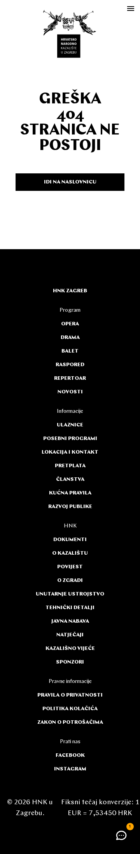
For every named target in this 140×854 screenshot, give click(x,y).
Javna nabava (70, 621)
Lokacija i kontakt (70, 452)
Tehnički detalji (70, 608)
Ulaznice (70, 425)
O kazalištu (70, 553)
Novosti (70, 392)
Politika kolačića (70, 709)
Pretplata (70, 466)
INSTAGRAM (70, 769)
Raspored (70, 365)
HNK (70, 526)
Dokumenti (70, 540)
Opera (70, 324)
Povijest (70, 567)
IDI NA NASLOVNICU (70, 182)
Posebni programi (70, 439)
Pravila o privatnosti (70, 695)
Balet (70, 351)
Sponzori (70, 662)
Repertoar (70, 378)
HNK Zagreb (70, 291)
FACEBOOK (70, 755)
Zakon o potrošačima (70, 722)
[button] (121, 835)
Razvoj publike (70, 507)
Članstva (70, 479)
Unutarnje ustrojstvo (70, 594)
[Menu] (130, 8)
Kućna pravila (70, 493)
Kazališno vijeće (70, 648)
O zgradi (70, 580)
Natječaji (70, 635)
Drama (70, 338)
